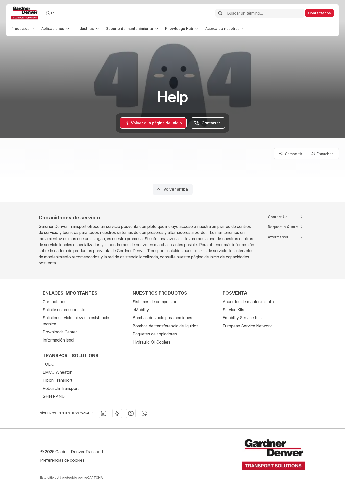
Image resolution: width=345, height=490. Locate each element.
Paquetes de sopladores (155, 333)
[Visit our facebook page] (117, 413)
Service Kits (233, 309)
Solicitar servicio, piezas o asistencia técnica (76, 320)
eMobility (141, 309)
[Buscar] (220, 13)
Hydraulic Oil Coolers (151, 342)
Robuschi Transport (61, 388)
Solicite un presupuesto (64, 309)
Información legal (58, 340)
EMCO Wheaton (57, 372)
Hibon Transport (57, 380)
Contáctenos (54, 301)
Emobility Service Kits (242, 317)
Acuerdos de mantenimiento (248, 301)
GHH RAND (54, 396)
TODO (48, 364)
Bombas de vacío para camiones (162, 317)
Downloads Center (60, 331)
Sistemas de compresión (155, 301)
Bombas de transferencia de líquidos (166, 325)
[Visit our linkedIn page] (103, 413)
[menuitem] (23, 28)
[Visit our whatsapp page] (144, 413)
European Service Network (247, 325)
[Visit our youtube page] (131, 413)
